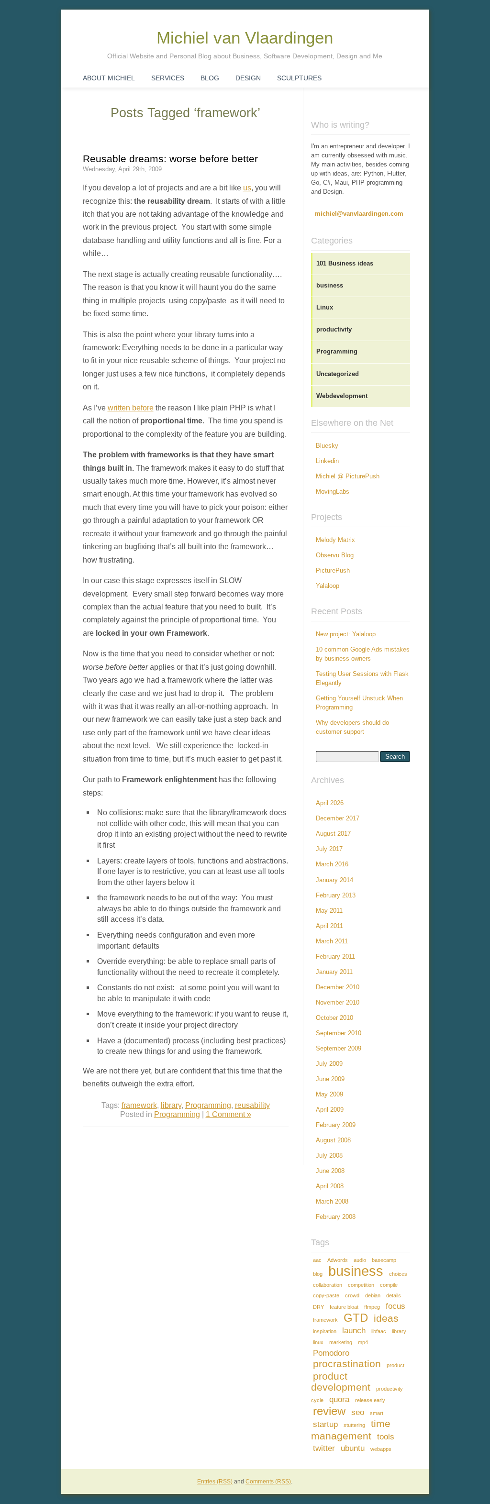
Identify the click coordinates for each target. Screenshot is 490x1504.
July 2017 (329, 849)
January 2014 (334, 880)
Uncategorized (337, 374)
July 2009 (329, 1064)
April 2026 (330, 803)
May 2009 (329, 1094)
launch (354, 1330)
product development (340, 1382)
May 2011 (329, 910)
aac (317, 1260)
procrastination (347, 1363)
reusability (252, 1105)
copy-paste (326, 1295)
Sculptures (299, 78)
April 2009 (330, 1109)
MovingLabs (332, 491)
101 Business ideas (344, 263)
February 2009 (336, 1125)
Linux (324, 307)
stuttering (354, 1425)
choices (398, 1274)
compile (389, 1285)
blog (318, 1274)
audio (360, 1260)
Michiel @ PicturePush (347, 476)
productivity (334, 329)
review (329, 1410)
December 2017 (337, 818)
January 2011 (334, 972)
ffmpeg (372, 1307)
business (329, 285)
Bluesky (327, 445)
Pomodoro (331, 1353)
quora (339, 1399)
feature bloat (344, 1307)
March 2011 (332, 941)
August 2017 (333, 833)
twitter (324, 1448)
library (171, 1105)
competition (361, 1285)
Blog (209, 78)
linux (318, 1342)
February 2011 (335, 956)
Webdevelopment (342, 396)
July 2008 (329, 1155)
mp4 (363, 1342)
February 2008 (336, 1217)
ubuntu (353, 1448)
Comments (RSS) (268, 1481)
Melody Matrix (335, 540)
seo (357, 1412)
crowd (352, 1295)
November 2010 (337, 1002)
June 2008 (330, 1171)
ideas (386, 1318)
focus (395, 1306)
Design (248, 78)
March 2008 (332, 1201)
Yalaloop (327, 586)
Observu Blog (335, 555)
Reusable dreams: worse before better (170, 158)
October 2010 (334, 1018)
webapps (380, 1449)
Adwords (337, 1260)
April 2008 (330, 1186)
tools (385, 1436)
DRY (318, 1307)
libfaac (378, 1331)
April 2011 (329, 926)
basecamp (384, 1260)
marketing (340, 1342)
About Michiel (109, 78)
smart (376, 1413)
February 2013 (336, 895)
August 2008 (333, 1140)
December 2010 (337, 987)
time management (350, 1429)
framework (139, 1105)
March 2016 (332, 864)
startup (325, 1424)
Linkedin (327, 461)
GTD (356, 1317)
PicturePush (333, 570)
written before (131, 407)
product (395, 1365)
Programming (208, 1105)
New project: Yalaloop (346, 634)
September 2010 (338, 1033)
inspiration (324, 1331)
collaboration (327, 1285)
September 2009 (338, 1048)
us (247, 187)
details (393, 1295)
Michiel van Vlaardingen (244, 38)
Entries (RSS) (215, 1481)
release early (370, 1400)
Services (167, 78)
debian (372, 1295)
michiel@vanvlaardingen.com (359, 213)
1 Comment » (228, 1114)
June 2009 (330, 1079)
